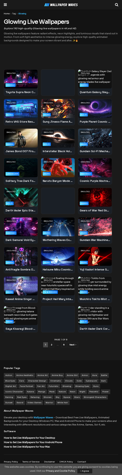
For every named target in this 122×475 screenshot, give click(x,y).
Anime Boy (57, 375)
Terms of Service (31, 461)
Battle (104, 375)
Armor (85, 375)
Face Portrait (26, 386)
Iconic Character (14, 392)
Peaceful (93, 392)
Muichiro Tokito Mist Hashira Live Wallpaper (95, 299)
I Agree (85, 471)
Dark (103, 381)
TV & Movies (50, 292)
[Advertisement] (61, 55)
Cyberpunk (91, 381)
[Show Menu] (5, 5)
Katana (30, 392)
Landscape (12, 174)
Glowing (22, 13)
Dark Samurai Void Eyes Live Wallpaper (21, 240)
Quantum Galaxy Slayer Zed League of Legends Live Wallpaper (95, 92)
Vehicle (10, 85)
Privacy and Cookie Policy (60, 470)
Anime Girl (72, 375)
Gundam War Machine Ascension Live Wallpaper (95, 240)
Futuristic (53, 386)
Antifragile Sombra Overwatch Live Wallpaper (21, 269)
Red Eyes (22, 397)
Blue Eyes (10, 381)
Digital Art (10, 386)
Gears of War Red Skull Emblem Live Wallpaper (95, 210)
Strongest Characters (95, 397)
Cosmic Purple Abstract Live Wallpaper (95, 181)
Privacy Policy (11, 461)
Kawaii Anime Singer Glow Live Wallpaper (21, 299)
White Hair (62, 402)
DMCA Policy (66, 461)
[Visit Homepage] (61, 4)
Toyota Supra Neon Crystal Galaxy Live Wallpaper (21, 92)
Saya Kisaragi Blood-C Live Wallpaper (21, 328)
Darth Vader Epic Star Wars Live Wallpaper (21, 210)
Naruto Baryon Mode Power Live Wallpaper (58, 181)
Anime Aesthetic (24, 375)
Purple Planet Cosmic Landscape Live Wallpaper (95, 121)
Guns (95, 386)
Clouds (69, 381)
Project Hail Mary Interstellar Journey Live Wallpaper (58, 299)
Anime (47, 115)
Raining (9, 397)
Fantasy (11, 233)
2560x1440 (85, 73)
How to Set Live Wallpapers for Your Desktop (29, 437)
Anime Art (42, 375)
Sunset (9, 402)
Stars (77, 397)
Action (8, 375)
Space (67, 397)
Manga (41, 392)
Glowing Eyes (82, 386)
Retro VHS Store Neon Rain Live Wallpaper (21, 121)
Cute (79, 381)
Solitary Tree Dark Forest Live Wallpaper (21, 181)
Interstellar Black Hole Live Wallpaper (58, 151)
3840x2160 (11, 73)
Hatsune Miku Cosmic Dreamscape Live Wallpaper (58, 269)
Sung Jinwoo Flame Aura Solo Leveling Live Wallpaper (58, 121)
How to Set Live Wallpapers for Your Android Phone (33, 442)
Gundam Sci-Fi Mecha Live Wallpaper (95, 151)
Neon (72, 392)
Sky (57, 397)
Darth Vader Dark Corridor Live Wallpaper (95, 328)
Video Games (34, 402)
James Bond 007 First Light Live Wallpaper (21, 151)
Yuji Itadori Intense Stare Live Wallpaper (95, 269)
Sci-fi (84, 115)
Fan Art (41, 386)
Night (82, 392)
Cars (21, 381)
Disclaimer (49, 461)
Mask (52, 392)
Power (105, 392)
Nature (62, 392)
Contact (81, 461)
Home (7, 13)
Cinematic (55, 381)
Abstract (86, 174)
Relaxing (35, 397)
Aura (94, 375)
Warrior (49, 402)
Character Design (37, 381)
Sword (20, 402)
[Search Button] (116, 5)
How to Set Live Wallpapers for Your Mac (27, 446)
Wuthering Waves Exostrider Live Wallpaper (58, 240)
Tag (14, 13)
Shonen (48, 397)
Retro (9, 115)
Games (84, 85)
